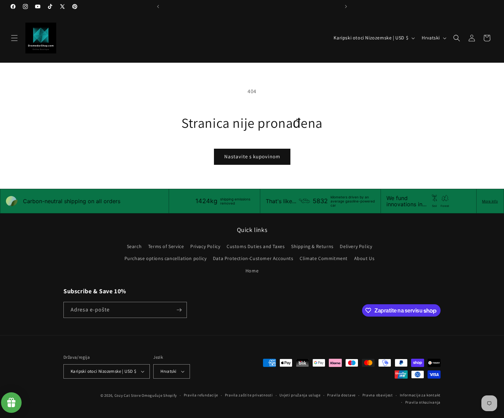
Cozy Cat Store (128, 395)
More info (490, 201)
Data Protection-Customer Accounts (253, 258)
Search (134, 246)
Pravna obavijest (377, 395)
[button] (14, 38)
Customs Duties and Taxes (256, 246)
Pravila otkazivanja (423, 402)
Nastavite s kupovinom (252, 156)
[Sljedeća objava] (345, 6)
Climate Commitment (324, 258)
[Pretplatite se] (179, 310)
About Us (364, 258)
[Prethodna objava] (158, 6)
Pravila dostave (341, 395)
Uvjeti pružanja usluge (299, 395)
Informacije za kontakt (420, 395)
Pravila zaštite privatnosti (249, 395)
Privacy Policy (205, 246)
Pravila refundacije (201, 395)
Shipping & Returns (312, 246)
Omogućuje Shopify (159, 395)
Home (252, 271)
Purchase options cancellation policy (165, 258)
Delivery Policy (356, 246)
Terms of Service (166, 246)
